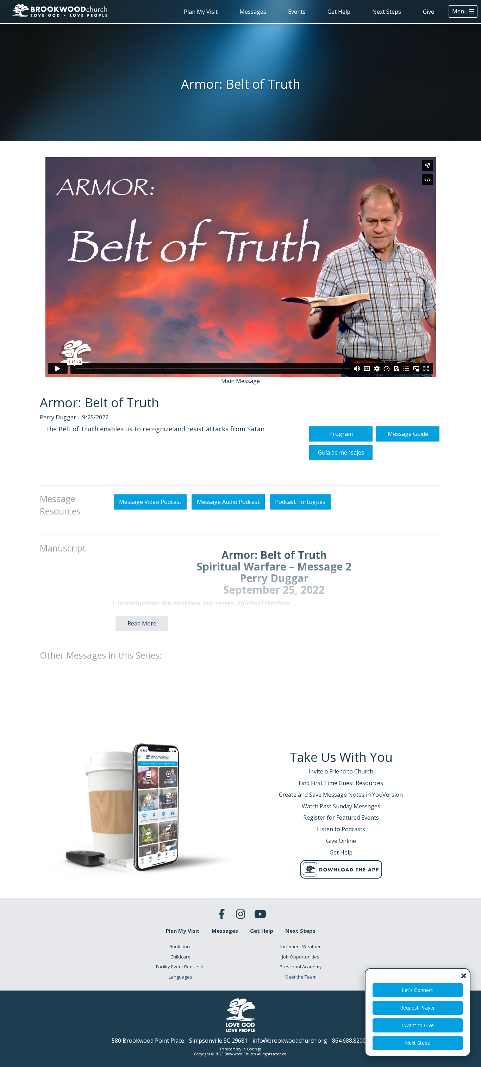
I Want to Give (417, 1025)
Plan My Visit (201, 12)
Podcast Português (300, 502)
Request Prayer (417, 1007)
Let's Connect (417, 990)
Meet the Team (301, 977)
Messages (252, 12)
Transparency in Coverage (240, 1049)
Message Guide (408, 434)
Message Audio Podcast (228, 502)
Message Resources (60, 505)
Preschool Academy (301, 966)
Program (341, 434)
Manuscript (63, 548)
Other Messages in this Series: (101, 655)
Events (297, 12)
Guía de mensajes (341, 452)
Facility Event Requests (180, 966)
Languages (180, 977)
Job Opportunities (300, 957)
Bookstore (180, 946)
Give (428, 12)
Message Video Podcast (150, 502)
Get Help (338, 12)
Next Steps (386, 12)
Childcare (180, 957)
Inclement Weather (300, 946)
